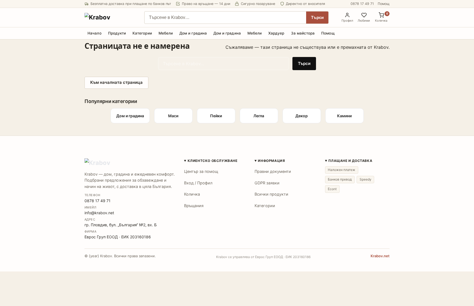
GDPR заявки (267, 183)
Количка (192, 194)
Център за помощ (201, 171)
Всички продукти (271, 194)
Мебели (166, 33)
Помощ (384, 4)
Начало (94, 33)
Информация (271, 161)
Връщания (194, 205)
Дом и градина (193, 33)
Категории (142, 33)
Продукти (117, 33)
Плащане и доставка (350, 161)
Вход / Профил (198, 183)
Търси (317, 17)
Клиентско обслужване (213, 161)
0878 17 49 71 (362, 4)
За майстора (303, 33)
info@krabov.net (99, 212)
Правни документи (273, 171)
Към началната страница (116, 82)
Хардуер (276, 33)
